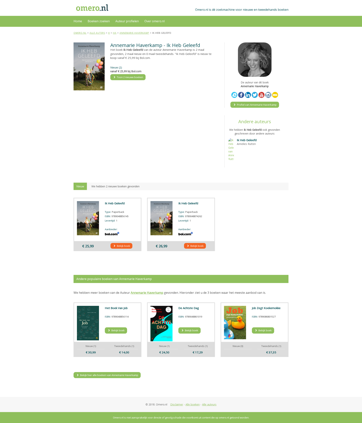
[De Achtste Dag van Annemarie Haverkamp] (161, 323)
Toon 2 (129, 77)
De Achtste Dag (188, 308)
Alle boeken (193, 404)
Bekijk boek (123, 246)
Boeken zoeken (99, 21)
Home (78, 21)
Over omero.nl (154, 21)
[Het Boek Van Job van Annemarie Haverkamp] (88, 323)
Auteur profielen (127, 21)
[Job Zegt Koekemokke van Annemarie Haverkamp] (235, 322)
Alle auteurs (209, 404)
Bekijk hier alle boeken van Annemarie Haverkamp (109, 375)
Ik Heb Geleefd (247, 140)
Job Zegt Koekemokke (266, 308)
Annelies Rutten (246, 144)
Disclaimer (176, 404)
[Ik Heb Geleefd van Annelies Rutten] (231, 149)
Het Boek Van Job (116, 308)
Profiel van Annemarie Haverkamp (256, 104)
